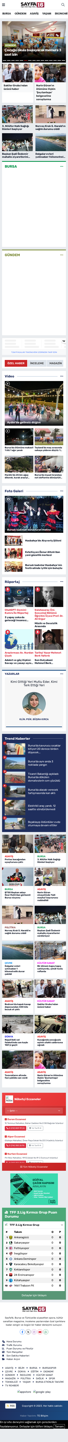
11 (46, 60)
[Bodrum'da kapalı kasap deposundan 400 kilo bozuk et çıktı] (17, 989)
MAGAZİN (10, 1378)
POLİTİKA (10, 927)
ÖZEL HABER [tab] (16, 363)
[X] (28, 1331)
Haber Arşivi (13, 1359)
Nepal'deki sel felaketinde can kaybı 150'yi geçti (16, 1042)
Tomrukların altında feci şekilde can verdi (16, 1076)
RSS (12, 1405)
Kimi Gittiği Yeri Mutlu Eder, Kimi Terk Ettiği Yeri (34, 683)
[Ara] (63, 5)
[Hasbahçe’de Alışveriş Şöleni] (13, 540)
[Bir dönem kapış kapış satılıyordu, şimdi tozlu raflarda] (50, 950)
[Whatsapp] (45, 1331)
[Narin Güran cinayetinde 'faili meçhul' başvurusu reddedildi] (50, 877)
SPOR (52, 1378)
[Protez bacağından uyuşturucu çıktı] (17, 844)
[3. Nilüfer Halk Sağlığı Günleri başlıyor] (50, 844)
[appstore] (25, 1392)
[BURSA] (61, 166)
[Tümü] (61, 581)
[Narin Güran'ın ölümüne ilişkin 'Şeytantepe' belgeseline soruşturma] (50, 1060)
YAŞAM (46, 13)
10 (42, 60)
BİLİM (21, 1368)
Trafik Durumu (14, 1345)
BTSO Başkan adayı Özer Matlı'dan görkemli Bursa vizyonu (18, 895)
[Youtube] (40, 1331)
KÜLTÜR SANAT (46, 963)
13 (55, 60)
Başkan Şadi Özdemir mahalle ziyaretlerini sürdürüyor (48, 933)
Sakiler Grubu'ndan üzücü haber (47, 1005)
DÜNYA (9, 1036)
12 (51, 60)
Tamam (59, 1426)
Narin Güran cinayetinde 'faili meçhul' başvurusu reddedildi (47, 896)
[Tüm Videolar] (61, 376)
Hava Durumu (14, 1341)
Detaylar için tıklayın (34, 1295)
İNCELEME (25, 1375)
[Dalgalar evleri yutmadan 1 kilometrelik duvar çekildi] (17, 950)
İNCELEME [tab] (37, 363)
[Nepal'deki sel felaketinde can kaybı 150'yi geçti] (17, 1024)
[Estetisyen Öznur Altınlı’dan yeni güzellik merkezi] (13, 553)
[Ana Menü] (3, 4)
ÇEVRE (8, 963)
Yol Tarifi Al (36, 1128)
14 (59, 60)
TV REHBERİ (12, 1385)
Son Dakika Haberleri (17, 1355)
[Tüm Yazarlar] (61, 673)
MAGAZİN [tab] (55, 363)
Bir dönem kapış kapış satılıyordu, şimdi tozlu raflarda (50, 969)
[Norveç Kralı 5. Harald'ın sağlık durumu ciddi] (17, 915)
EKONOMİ (61, 13)
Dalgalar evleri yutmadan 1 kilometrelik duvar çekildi (15, 970)
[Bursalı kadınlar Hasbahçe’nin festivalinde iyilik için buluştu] (13, 566)
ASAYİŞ (34, 13)
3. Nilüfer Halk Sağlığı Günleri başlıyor (48, 860)
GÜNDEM (20, 13)
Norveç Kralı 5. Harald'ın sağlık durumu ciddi (18, 932)
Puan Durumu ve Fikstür (19, 1348)
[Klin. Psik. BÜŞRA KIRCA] (34, 703)
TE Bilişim (42, 1415)
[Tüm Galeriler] (61, 491)
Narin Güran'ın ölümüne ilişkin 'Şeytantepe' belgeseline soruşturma (50, 1079)
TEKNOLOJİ (11, 1382)
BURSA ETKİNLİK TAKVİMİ (50, 1382)
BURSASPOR (49, 1368)
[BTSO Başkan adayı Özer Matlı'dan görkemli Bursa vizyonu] (17, 877)
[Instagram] (34, 1331)
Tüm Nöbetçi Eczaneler (35, 1166)
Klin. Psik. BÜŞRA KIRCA (34, 719)
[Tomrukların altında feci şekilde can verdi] (17, 1060)
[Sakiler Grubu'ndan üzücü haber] (50, 989)
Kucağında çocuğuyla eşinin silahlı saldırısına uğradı (50, 1042)
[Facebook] (22, 1331)
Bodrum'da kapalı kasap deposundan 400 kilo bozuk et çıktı (18, 1007)
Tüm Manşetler (14, 1352)
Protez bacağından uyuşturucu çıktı (15, 860)
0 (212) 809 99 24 (17, 1128)
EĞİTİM (34, 1371)
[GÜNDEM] (61, 254)
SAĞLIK (40, 1378)
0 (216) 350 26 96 (16, 1145)
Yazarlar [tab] (12, 673)
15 (63, 60)
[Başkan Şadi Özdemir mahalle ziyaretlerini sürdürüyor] (50, 915)
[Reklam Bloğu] (34, 1189)
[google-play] (42, 1392)
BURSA (6, 13)
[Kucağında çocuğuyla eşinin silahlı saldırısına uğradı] (50, 1024)
